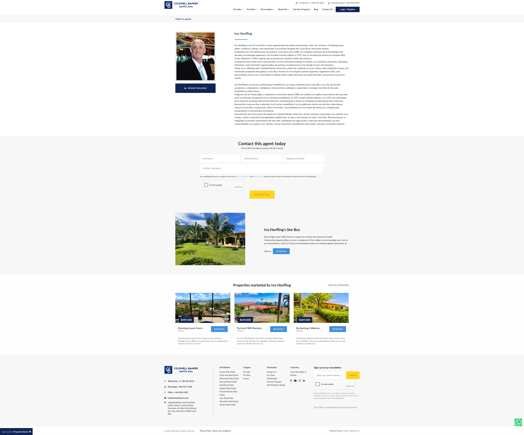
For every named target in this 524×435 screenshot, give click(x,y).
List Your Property (301, 9)
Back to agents (183, 18)
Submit (353, 375)
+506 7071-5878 (185, 386)
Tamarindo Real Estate (229, 401)
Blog (316, 9)
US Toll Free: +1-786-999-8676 (311, 3)
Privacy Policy (258, 176)
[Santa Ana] (181, 5)
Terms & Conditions (242, 176)
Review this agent (197, 88)
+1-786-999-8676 (186, 381)
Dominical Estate (227, 385)
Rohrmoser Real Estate (229, 378)
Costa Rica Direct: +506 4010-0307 (345, 3)
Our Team (271, 375)
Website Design (336, 430)
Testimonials (272, 378)
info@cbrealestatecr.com (178, 398)
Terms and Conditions (222, 430)
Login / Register (347, 9)
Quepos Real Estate (228, 388)
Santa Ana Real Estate (229, 375)
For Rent (251, 9)
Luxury (246, 378)
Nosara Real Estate (227, 404)
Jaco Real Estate (226, 398)
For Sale (237, 9)
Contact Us (327, 9)
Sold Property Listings (276, 385)
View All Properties (338, 285)
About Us (282, 9)
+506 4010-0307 (181, 392)
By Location (267, 9)
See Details (281, 251)
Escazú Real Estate (227, 371)
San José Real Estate (228, 381)
